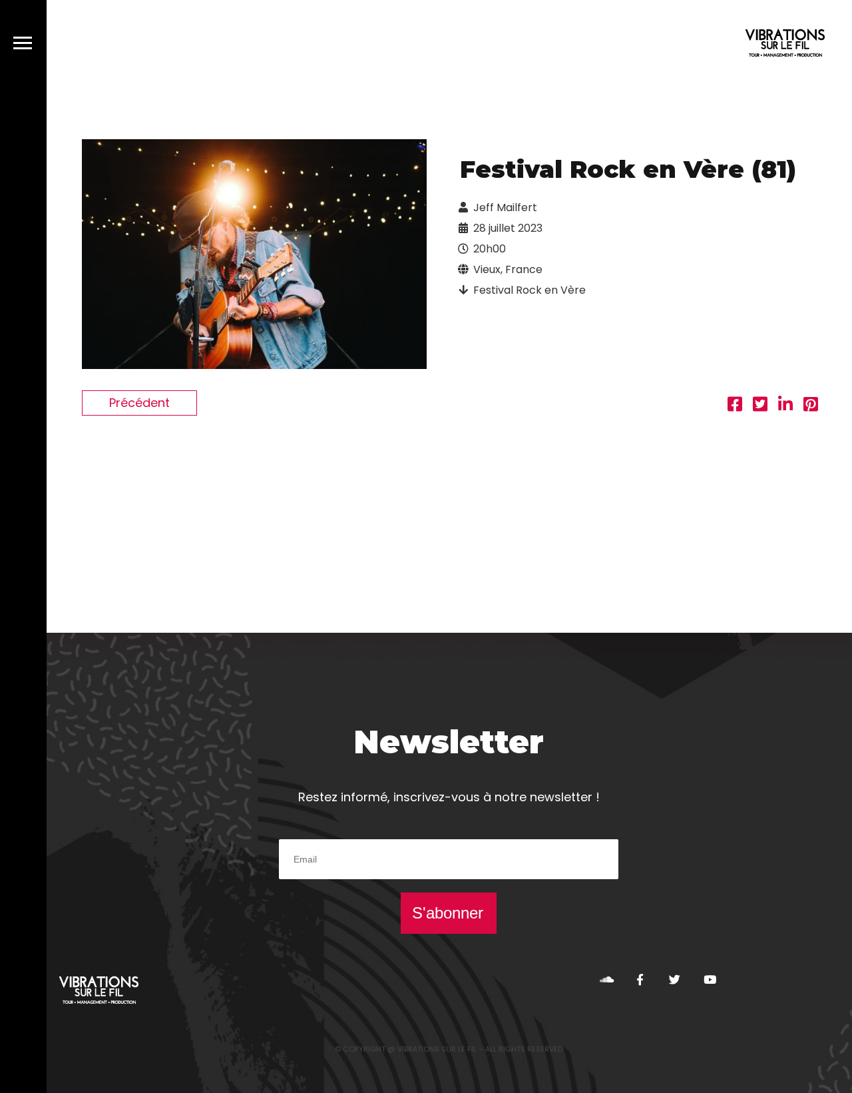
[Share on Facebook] (734, 406)
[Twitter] (674, 979)
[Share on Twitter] (760, 406)
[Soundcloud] (605, 979)
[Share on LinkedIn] (785, 406)
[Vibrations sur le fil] (785, 45)
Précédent (139, 402)
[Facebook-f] (640, 979)
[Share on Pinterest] (810, 406)
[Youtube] (709, 979)
